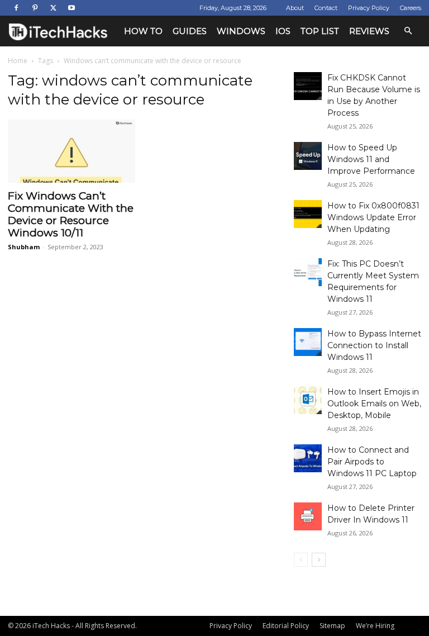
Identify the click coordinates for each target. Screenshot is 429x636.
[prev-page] (301, 560)
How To (143, 31)
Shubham (24, 247)
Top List (320, 31)
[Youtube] (71, 8)
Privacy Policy (368, 8)
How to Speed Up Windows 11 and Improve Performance (371, 159)
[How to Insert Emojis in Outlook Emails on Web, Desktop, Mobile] (308, 400)
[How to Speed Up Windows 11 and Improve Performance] (308, 156)
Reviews (369, 31)
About (295, 8)
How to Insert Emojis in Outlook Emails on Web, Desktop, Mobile (374, 403)
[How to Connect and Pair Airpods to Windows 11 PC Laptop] (308, 458)
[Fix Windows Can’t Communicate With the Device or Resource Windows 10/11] (71, 151)
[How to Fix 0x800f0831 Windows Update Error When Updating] (308, 214)
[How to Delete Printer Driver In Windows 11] (308, 516)
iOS (282, 31)
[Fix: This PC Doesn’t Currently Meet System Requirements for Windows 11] (308, 272)
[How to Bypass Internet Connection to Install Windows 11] (308, 342)
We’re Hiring (375, 625)
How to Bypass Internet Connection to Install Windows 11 (374, 345)
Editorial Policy (286, 625)
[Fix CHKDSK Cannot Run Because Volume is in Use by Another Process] (308, 86)
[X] (53, 8)
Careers (410, 8)
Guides (190, 31)
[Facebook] (16, 8)
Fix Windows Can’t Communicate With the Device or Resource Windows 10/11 (71, 214)
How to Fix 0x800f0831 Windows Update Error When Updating (373, 217)
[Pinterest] (34, 8)
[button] (407, 31)
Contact (325, 8)
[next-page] (319, 560)
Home (17, 60)
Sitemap (332, 625)
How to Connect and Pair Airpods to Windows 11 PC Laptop (372, 461)
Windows (241, 31)
